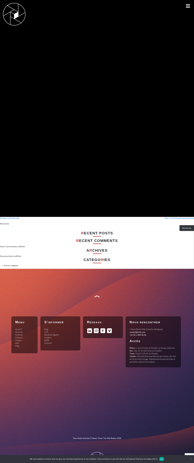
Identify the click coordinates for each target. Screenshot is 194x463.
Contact (18, 340)
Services (19, 332)
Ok (161, 459)
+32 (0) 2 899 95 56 (138, 335)
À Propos (19, 338)
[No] (190, 459)
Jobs (17, 343)
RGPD (46, 340)
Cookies (47, 338)
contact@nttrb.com (137, 332)
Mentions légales (51, 335)
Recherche (4, 224)
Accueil (18, 329)
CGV (46, 332)
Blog (17, 346)
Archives (48, 343)
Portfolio (19, 335)
